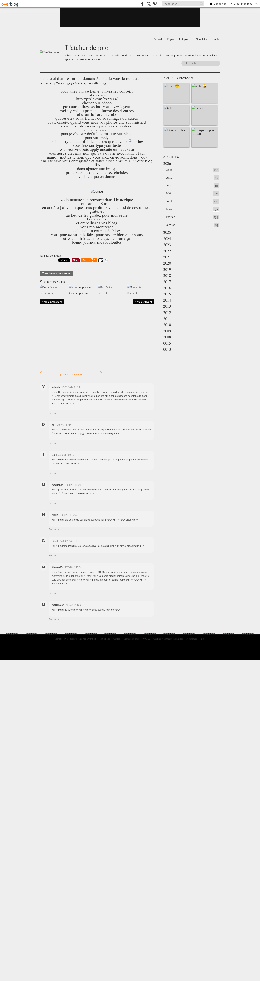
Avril (169, 201)
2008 (167, 337)
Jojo (72, 638)
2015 (167, 293)
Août (169, 169)
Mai (168, 193)
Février (170, 217)
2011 (167, 318)
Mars (169, 209)
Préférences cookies (195, 638)
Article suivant (143, 301)
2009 (167, 330)
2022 (167, 251)
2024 (167, 238)
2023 (167, 244)
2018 (167, 275)
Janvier (170, 225)
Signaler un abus (132, 638)
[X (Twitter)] (148, 4)
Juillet (169, 177)
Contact (216, 39)
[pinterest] (154, 4)
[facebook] (142, 4)
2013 (167, 306)
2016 (167, 287)
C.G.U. (146, 638)
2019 (167, 269)
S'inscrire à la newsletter (56, 273)
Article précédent (51, 301)
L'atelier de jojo (86, 47)
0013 (167, 349)
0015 (167, 343)
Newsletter (201, 39)
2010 (167, 324)
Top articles (105, 638)
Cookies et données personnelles (168, 638)
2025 (167, 232)
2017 (167, 281)
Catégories (184, 39)
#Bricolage (100, 83)
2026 (167, 163)
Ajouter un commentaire (71, 374)
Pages (170, 39)
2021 (167, 257)
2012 (167, 312)
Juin (168, 185)
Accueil (158, 39)
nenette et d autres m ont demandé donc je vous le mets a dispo (94, 78)
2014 (167, 300)
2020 (167, 263)
